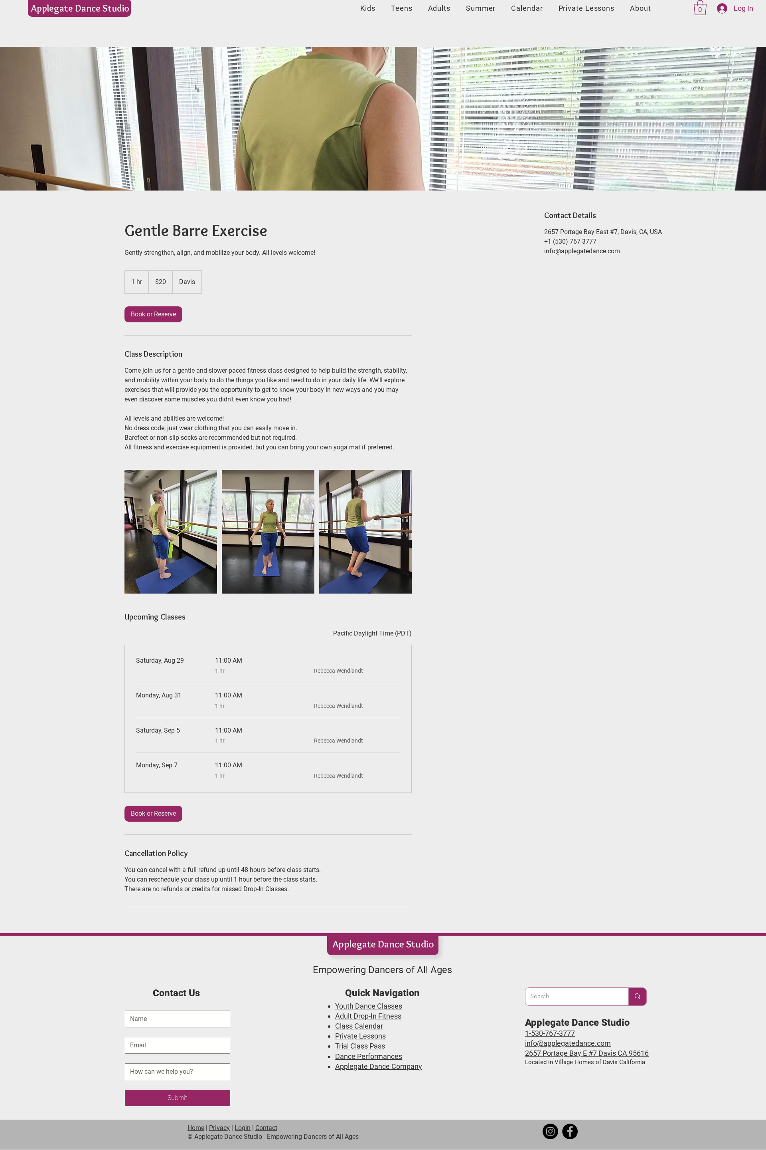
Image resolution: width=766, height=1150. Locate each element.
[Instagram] (550, 1131)
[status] (372, 633)
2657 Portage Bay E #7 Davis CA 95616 (587, 1053)
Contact (266, 1128)
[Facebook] (570, 1131)
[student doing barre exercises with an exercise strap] (170, 532)
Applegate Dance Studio (80, 8)
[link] (153, 314)
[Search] (637, 996)
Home (196, 1128)
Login (243, 1128)
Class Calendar (359, 1026)
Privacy (219, 1128)
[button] (700, 7)
